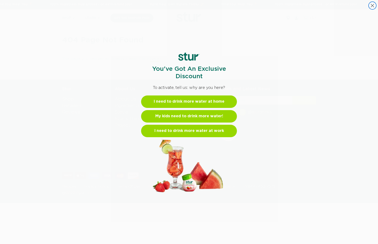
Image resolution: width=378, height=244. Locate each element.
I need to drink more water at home (189, 102)
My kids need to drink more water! (189, 116)
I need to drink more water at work (189, 131)
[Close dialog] (372, 5)
